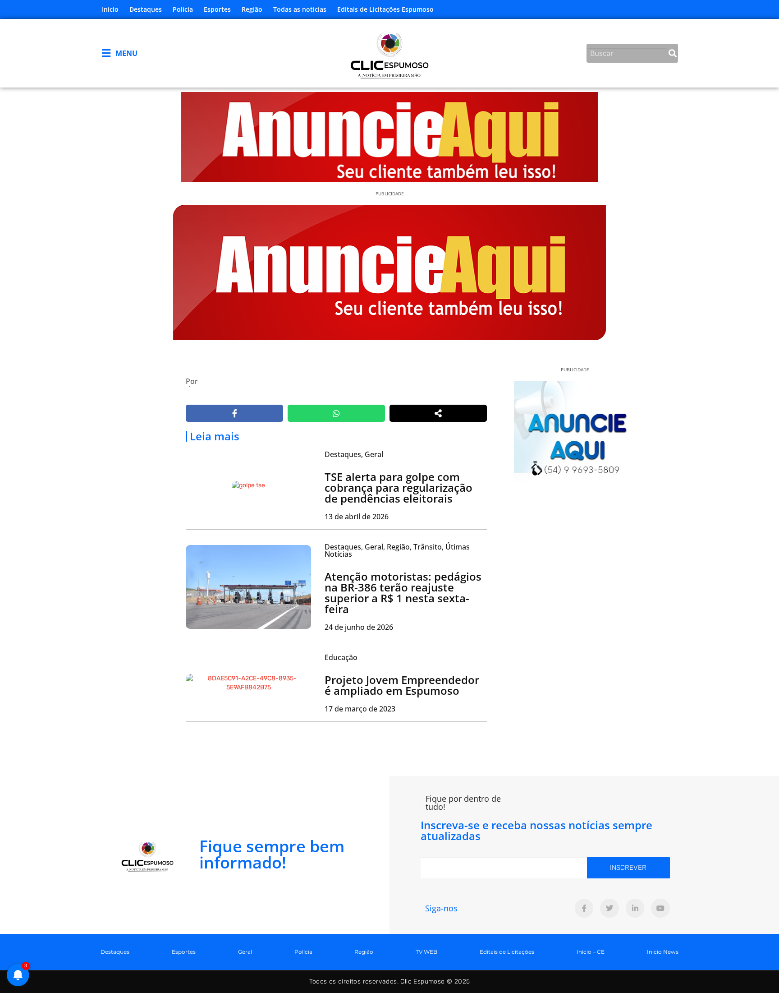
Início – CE (591, 951)
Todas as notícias (299, 9)
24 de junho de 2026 (359, 627)
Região (252, 9)
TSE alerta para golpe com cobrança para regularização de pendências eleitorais (398, 487)
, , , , (397, 550)
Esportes (217, 9)
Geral (245, 951)
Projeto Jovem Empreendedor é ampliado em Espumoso (402, 685)
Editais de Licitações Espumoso (385, 9)
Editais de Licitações (507, 951)
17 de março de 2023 (360, 709)
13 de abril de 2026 (357, 517)
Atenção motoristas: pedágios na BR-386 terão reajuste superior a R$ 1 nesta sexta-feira (403, 592)
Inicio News (662, 951)
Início (110, 9)
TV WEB (426, 951)
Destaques (145, 9)
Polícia (183, 9)
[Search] (672, 53)
